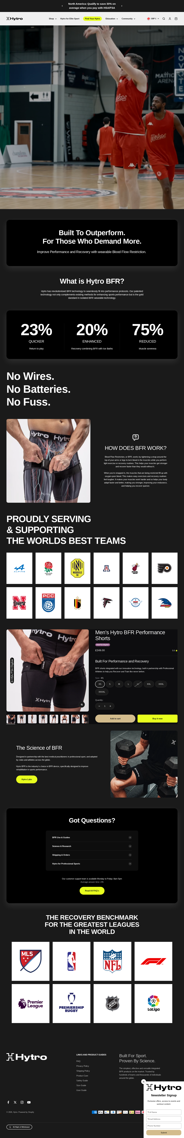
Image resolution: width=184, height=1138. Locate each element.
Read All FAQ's (92, 891)
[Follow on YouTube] (29, 1102)
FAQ (78, 1061)
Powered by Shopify (26, 1112)
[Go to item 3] (32, 719)
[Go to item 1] (10, 719)
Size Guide (81, 1085)
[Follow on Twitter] (15, 1102)
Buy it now (157, 718)
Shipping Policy (83, 1071)
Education (110, 18)
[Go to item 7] (75, 719)
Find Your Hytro (92, 18)
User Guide (81, 1090)
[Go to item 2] (21, 719)
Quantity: (99, 700)
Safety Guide (82, 1080)
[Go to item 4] (43, 719)
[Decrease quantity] (99, 706)
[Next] (121, 6)
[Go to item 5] (54, 719)
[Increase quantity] (110, 706)
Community (127, 18)
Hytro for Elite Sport (69, 18)
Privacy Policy (82, 1066)
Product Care (82, 1076)
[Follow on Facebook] (8, 1102)
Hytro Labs (27, 779)
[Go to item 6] (64, 719)
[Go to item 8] (86, 719)
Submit (164, 1133)
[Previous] (62, 6)
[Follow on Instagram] (22, 1102)
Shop (51, 18)
